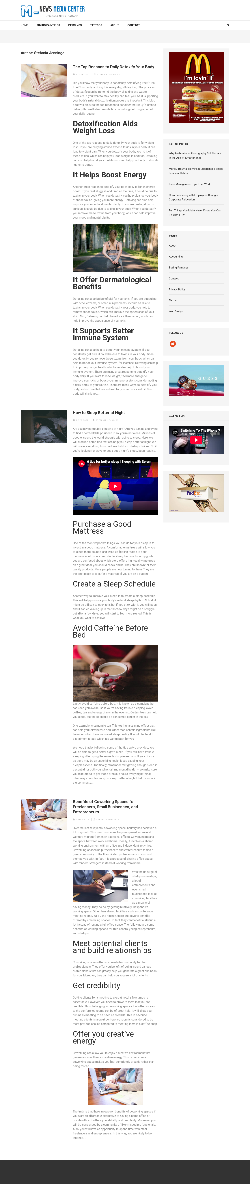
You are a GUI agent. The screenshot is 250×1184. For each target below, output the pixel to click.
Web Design (176, 311)
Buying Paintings (48, 25)
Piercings (75, 25)
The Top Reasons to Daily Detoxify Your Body (113, 67)
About (114, 25)
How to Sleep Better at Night (99, 412)
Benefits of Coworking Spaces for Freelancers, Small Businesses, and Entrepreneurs (105, 806)
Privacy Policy (177, 289)
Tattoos (96, 25)
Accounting (176, 256)
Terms (173, 300)
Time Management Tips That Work (189, 184)
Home (24, 25)
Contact (133, 25)
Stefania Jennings (108, 74)
